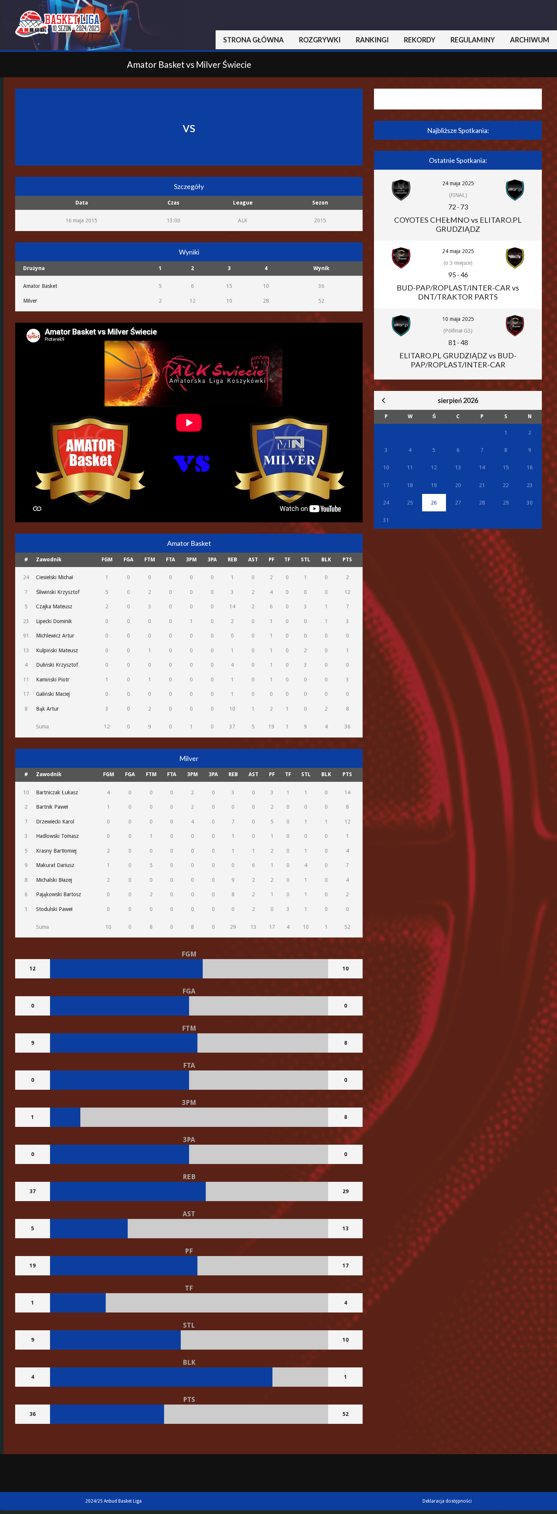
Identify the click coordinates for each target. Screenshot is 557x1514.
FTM (149, 559)
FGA (128, 559)
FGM (107, 559)
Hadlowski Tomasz (57, 836)
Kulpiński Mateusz (57, 650)
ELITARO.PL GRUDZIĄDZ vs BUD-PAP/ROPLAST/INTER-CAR (457, 360)
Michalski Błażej (54, 880)
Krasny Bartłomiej (56, 851)
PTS (347, 559)
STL (305, 559)
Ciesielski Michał (54, 577)
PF (271, 559)
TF (287, 559)
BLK (326, 559)
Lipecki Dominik (54, 621)
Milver (30, 301)
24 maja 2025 (458, 183)
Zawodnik (48, 559)
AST (253, 559)
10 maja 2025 (458, 319)
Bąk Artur (47, 709)
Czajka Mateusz (54, 606)
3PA (212, 559)
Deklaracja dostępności (447, 1501)
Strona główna (253, 40)
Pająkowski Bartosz (58, 894)
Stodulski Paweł (54, 909)
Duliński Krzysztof (57, 665)
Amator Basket (40, 286)
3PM (191, 559)
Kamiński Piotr (52, 680)
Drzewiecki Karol (55, 822)
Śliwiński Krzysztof (58, 592)
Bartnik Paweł (52, 807)
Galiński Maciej (53, 694)
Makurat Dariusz (55, 865)
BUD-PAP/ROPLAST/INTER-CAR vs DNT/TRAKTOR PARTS (458, 292)
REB (232, 559)
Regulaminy (473, 40)
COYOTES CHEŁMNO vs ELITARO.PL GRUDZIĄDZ (458, 224)
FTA (170, 559)
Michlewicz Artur (55, 636)
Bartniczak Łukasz (57, 792)
